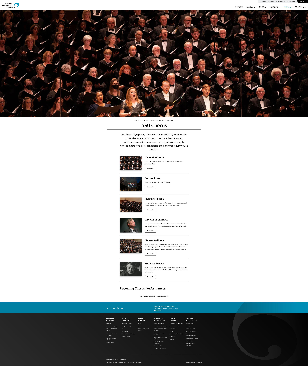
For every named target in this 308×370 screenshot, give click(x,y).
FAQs (123, 328)
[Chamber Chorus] (131, 204)
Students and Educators (160, 326)
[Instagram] (118, 308)
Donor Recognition (191, 335)
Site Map (138, 362)
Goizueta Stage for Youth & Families (160, 338)
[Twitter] (107, 308)
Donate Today (189, 323)
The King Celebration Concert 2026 (143, 329)
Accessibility (125, 331)
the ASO (287, 6)
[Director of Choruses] (131, 225)
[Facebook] (110, 308)
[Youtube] (114, 308)
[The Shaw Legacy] (131, 269)
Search (302, 1)
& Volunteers (300, 6)
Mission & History (174, 326)
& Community (275, 6)
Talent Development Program (159, 333)
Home (136, 120)
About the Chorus (154, 157)
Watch (139, 323)
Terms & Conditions (111, 362)
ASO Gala (188, 326)
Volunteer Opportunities (192, 338)
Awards (172, 339)
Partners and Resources (160, 348)
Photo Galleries (158, 346)
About (171, 331)
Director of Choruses (156, 219)
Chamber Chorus (154, 199)
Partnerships (189, 341)
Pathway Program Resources (158, 342)
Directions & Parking (127, 323)
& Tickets (239, 6)
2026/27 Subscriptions (112, 326)
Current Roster (153, 178)
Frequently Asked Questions (190, 344)
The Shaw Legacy (154, 263)
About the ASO (144, 120)
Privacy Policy (122, 362)
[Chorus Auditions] (131, 246)
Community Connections (176, 334)
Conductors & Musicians (157, 120)
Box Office (108, 335)
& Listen (262, 6)
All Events (108, 323)
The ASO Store (126, 336)
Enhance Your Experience (128, 334)
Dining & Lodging (126, 326)
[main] (154, 156)
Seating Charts (110, 342)
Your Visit (251, 6)
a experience (194, 362)
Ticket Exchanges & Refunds (111, 339)
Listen (139, 326)
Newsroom (172, 328)
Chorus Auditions (154, 240)
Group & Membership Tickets (111, 329)
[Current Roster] (131, 184)
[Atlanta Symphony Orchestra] (10, 7)
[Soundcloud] (122, 308)
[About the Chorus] (131, 163)
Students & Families (111, 333)
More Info (150, 168)
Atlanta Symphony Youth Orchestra (160, 329)
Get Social (172, 336)
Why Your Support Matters (191, 332)
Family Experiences (159, 323)
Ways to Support (190, 328)
